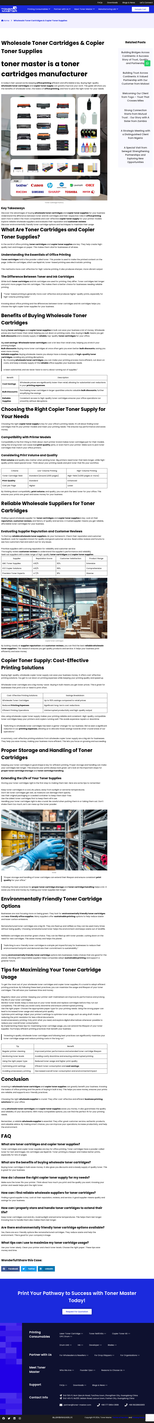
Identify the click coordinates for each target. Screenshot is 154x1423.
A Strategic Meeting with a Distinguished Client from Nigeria (135, 134)
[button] (140, 9)
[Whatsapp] (147, 63)
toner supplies (48, 889)
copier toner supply (43, 85)
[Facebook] (3, 1418)
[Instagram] (19, 1418)
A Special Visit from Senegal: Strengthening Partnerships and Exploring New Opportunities (135, 155)
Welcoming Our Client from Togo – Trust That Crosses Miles (135, 97)
